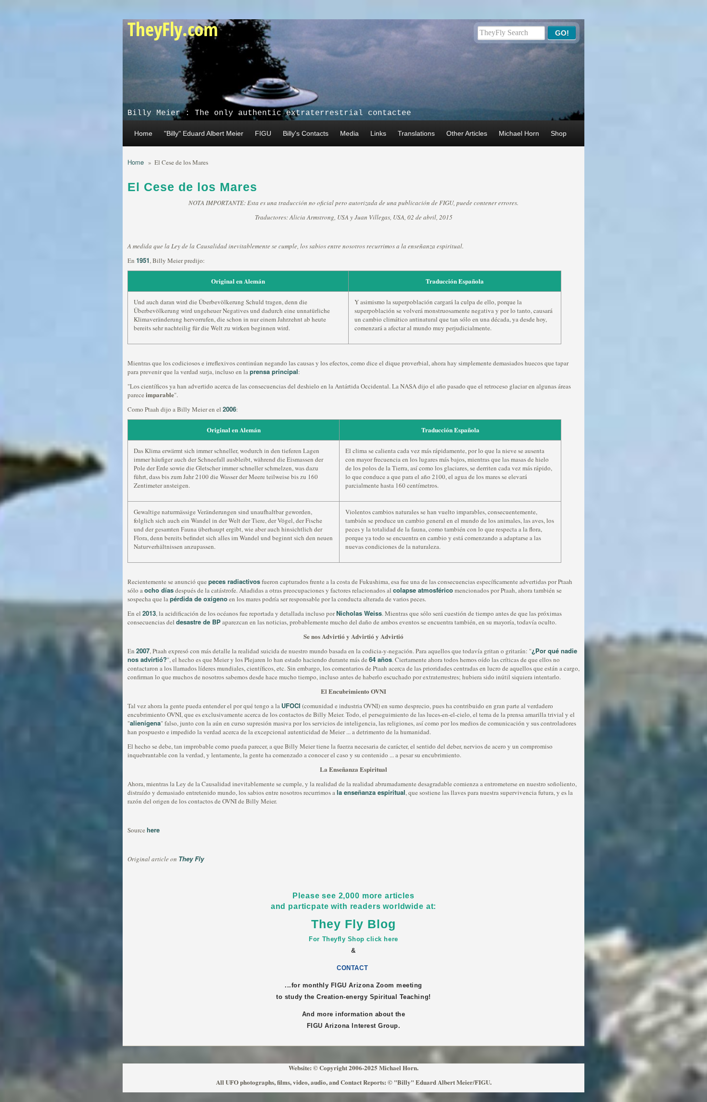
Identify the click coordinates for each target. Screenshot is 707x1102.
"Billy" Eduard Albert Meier (203, 133)
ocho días (159, 590)
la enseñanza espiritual (371, 792)
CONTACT (353, 968)
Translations (416, 133)
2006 (229, 409)
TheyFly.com (172, 28)
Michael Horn (519, 133)
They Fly (191, 858)
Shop (559, 133)
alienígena (145, 722)
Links (378, 133)
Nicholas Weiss (359, 613)
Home (143, 133)
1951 (143, 260)
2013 (149, 613)
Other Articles (466, 133)
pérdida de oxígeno (198, 598)
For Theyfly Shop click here (353, 939)
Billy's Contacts (305, 133)
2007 (143, 650)
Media (349, 133)
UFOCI (291, 705)
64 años (380, 659)
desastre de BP (198, 621)
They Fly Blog (353, 924)
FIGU (263, 133)
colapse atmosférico (423, 590)
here (153, 829)
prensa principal (274, 371)
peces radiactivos (234, 581)
